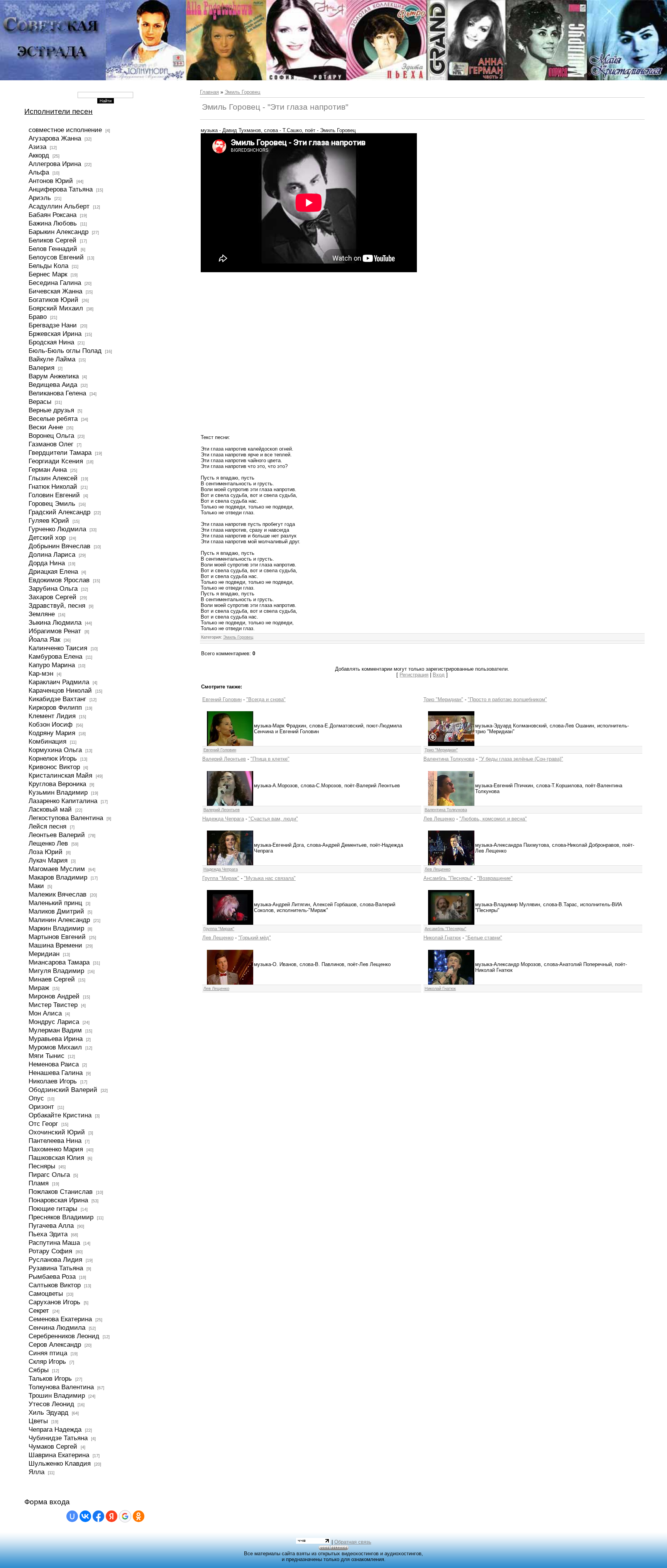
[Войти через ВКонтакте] (85, 1516)
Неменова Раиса (54, 1064)
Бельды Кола (48, 266)
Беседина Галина (55, 282)
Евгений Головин (222, 699)
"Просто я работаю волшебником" (507, 699)
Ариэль (40, 198)
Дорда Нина (47, 563)
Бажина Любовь (53, 223)
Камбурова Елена (55, 656)
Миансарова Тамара (59, 962)
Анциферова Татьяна (61, 189)
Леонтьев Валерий (57, 835)
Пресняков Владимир (61, 1217)
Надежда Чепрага (223, 819)
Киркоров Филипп (55, 707)
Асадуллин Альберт (59, 206)
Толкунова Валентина (61, 1387)
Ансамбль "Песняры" (447, 878)
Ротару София (50, 1251)
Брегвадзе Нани (53, 325)
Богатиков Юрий (53, 299)
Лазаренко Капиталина (63, 801)
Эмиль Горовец (242, 92)
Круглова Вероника (57, 784)
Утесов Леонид (51, 1404)
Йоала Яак (44, 639)
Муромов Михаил (55, 1047)
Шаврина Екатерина (59, 1455)
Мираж (39, 988)
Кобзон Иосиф (51, 724)
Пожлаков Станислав (61, 1191)
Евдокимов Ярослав (59, 580)
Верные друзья (51, 410)
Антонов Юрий (51, 181)
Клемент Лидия (52, 716)
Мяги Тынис (46, 1055)
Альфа (39, 172)
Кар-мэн (41, 673)
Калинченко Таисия (58, 648)
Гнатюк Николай (53, 486)
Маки (36, 886)
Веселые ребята (53, 418)
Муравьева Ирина (56, 1039)
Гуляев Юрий (49, 520)
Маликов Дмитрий (56, 911)
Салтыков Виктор (55, 1285)
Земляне (42, 614)
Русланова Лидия (55, 1259)
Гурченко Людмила (57, 529)
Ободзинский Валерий (63, 1089)
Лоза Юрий (46, 852)
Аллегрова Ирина (55, 164)
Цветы (38, 1421)
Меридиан (44, 954)
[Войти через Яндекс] (111, 1516)
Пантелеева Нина (55, 1140)
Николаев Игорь (53, 1081)
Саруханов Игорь (54, 1302)
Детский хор (47, 537)
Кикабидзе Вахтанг (57, 699)
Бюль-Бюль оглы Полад (65, 350)
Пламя (39, 1183)
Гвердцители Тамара (60, 452)
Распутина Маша (54, 1242)
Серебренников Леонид (64, 1336)
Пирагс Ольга (49, 1174)
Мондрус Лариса (54, 1022)
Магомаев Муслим (57, 869)
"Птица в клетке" (270, 759)
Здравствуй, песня (57, 605)
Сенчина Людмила (57, 1327)
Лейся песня (47, 826)
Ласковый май (50, 809)
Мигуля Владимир (56, 971)
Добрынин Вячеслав (59, 546)
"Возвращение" (495, 878)
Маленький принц (55, 903)
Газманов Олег (51, 444)
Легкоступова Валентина (66, 818)
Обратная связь (352, 1542)
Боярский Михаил (56, 308)
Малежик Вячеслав (57, 894)
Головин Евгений (54, 495)
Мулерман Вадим (55, 1030)
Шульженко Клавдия (60, 1463)
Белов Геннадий (53, 249)
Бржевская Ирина (55, 333)
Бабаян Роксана (52, 215)
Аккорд (39, 155)
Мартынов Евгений (57, 937)
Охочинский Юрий (57, 1132)
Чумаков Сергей (53, 1446)
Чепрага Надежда (55, 1429)
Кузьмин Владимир (58, 792)
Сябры (39, 1370)
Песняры (42, 1166)
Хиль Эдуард (48, 1412)
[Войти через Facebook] (98, 1516)
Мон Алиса (45, 1013)
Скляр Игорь (47, 1361)
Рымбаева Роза (52, 1276)
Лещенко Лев (48, 843)
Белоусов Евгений (56, 257)
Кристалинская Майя (60, 775)
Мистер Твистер (53, 1005)
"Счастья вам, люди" (273, 819)
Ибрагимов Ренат (55, 631)
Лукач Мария (48, 860)
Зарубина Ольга (53, 588)
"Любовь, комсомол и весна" (493, 819)
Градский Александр (59, 512)
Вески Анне (46, 427)
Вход (439, 675)
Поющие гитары (53, 1208)
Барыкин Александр (58, 232)
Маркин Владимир (56, 928)
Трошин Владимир (57, 1395)
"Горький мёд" (254, 938)
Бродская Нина (51, 342)
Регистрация (414, 675)
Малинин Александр (59, 920)
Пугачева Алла (51, 1225)
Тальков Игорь (50, 1378)
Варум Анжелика (54, 376)
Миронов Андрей (54, 996)
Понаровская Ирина (58, 1200)
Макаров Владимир (58, 877)
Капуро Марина (52, 665)
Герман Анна (48, 469)
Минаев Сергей (52, 979)
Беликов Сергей (52, 240)
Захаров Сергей (52, 597)
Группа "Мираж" (220, 878)
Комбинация (47, 741)
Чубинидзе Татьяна (58, 1438)
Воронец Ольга (51, 435)
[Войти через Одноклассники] (138, 1516)
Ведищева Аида (53, 384)
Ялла (36, 1472)
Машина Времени (55, 945)
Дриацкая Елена (53, 571)
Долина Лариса (52, 554)
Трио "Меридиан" (443, 699)
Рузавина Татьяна (56, 1268)
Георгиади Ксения (56, 461)
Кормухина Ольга (55, 750)
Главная (209, 92)
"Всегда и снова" (266, 699)
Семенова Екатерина (60, 1319)
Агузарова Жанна (55, 138)
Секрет (39, 1310)
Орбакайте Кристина (60, 1115)
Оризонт (41, 1106)
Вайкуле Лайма (52, 359)
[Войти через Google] (125, 1516)
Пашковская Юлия (56, 1157)
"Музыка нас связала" (270, 878)
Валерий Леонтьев (224, 759)
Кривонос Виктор (54, 767)
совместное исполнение (65, 130)
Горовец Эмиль (52, 503)
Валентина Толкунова (448, 759)
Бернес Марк (48, 274)
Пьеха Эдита (48, 1234)
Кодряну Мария (52, 733)
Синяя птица (48, 1353)
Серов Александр (55, 1344)
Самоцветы (46, 1293)
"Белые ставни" (484, 938)
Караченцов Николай (60, 690)
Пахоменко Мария (56, 1149)
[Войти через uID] (72, 1516)
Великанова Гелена (57, 393)
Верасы (40, 401)
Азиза (37, 147)
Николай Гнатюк (442, 938)
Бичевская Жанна (55, 291)
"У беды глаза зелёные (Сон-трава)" (521, 759)
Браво (38, 316)
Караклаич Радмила (59, 682)
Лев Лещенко (439, 819)
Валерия (41, 367)
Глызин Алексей (53, 478)
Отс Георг (43, 1123)
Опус (36, 1098)
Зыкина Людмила (55, 622)
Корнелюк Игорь (53, 758)
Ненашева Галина (56, 1072)
